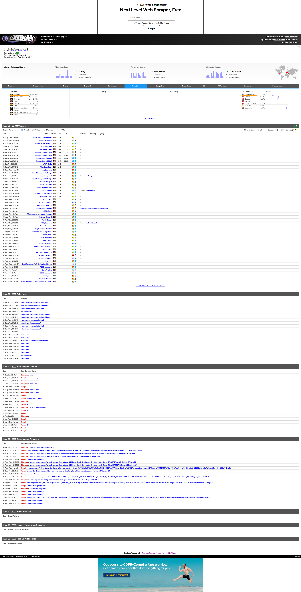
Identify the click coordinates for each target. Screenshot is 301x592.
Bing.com (91, 176)
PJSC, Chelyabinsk (45, 279)
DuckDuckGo (93, 223)
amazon (32, 375)
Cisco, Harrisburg (46, 226)
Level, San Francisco (44, 188)
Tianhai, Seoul (47, 235)
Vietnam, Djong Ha (45, 217)
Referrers (66, 86)
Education (273, 130)
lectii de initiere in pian (38, 407)
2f (27, 404)
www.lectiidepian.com (36, 378)
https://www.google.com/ (37, 486)
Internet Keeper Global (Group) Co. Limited (36, 282)
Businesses (288, 130)
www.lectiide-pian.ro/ (28, 332)
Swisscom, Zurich (45, 196)
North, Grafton (47, 220)
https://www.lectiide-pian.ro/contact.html (35, 302)
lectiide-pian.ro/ (26, 311)
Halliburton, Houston (44, 205)
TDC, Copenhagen (45, 149)
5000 (14, 294)
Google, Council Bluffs (44, 158)
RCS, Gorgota (47, 190)
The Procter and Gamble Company (39, 214)
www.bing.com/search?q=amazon (42, 447)
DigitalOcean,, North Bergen (42, 137)
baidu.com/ (25, 335)
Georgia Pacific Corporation (42, 232)
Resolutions (186, 86)
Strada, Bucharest (46, 170)
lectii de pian (34, 381)
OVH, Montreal (47, 270)
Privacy (297, 556)
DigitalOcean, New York (43, 143)
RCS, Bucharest (46, 146)
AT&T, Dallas (47, 164)
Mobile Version (171, 553)
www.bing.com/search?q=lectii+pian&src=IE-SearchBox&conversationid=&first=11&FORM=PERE (65, 456)
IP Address (50, 130)
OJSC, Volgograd (46, 273)
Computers (160, 86)
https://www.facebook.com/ (31, 323)
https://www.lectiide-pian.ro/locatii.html (35, 314)
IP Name (37, 130)
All (261, 130)
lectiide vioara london (35, 398)
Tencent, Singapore (45, 140)
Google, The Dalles (45, 185)
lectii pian (33, 384)
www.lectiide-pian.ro (19, 51)
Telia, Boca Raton (46, 167)
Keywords (87, 86)
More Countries (149, 118)
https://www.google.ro (36, 494)
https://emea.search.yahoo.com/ (32, 308)
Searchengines (38, 86)
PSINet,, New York (45, 255)
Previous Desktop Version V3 (153, 553)
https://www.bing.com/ (38, 474)
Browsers (247, 86)
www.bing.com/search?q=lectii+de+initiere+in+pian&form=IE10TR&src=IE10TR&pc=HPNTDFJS (64, 480)
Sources (11, 86)
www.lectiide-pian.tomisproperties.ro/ (94, 208)
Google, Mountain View (43, 152)
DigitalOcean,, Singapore (43, 246)
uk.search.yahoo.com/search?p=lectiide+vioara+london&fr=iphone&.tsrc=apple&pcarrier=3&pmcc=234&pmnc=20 (68, 471)
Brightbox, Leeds (46, 176)
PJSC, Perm (48, 261)
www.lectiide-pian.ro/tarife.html (32, 320)
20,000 (15, 126)
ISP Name (63, 130)
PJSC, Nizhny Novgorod (43, 252)
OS (204, 86)
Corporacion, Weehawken (43, 193)
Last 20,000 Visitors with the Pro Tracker (150, 286)
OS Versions (222, 86)
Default (26, 130)
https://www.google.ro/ (36, 459)
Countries (135, 86)
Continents (112, 86)
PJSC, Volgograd (46, 267)
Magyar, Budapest (46, 182)
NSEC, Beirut (47, 199)
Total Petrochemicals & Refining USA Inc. (37, 264)
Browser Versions (278, 86)
